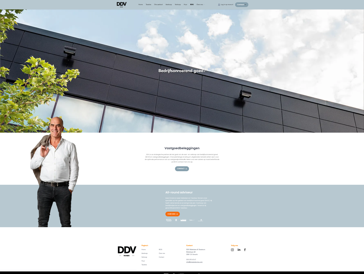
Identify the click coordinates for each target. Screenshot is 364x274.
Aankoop (169, 4)
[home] (122, 4)
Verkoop (178, 4)
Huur (185, 4)
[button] (200, 4)
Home (140, 4)
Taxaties (148, 4)
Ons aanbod (158, 4)
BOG (192, 4)
